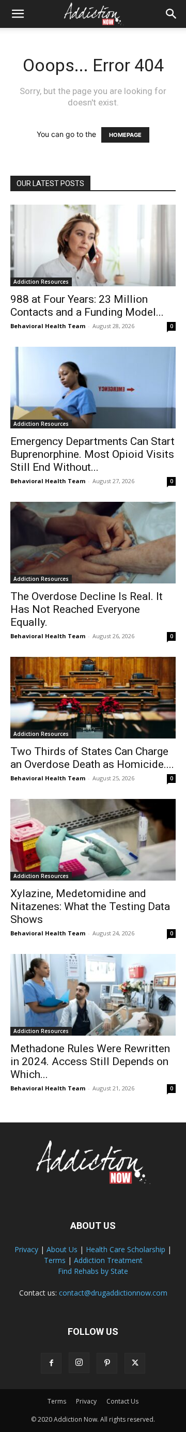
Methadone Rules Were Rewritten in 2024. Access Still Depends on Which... (90, 1061)
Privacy (26, 1249)
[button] (17, 14)
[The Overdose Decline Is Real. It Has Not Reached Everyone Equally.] (93, 542)
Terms (55, 1260)
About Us (62, 1249)
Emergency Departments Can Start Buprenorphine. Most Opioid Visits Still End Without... (92, 454)
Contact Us (122, 1401)
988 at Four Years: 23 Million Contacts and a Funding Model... (87, 305)
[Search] (171, 14)
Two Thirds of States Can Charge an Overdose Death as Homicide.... (92, 758)
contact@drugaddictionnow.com (113, 1293)
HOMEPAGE (125, 134)
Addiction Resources (41, 281)
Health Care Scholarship (125, 1249)
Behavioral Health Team (47, 326)
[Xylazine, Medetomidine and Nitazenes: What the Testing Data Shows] (93, 840)
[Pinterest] (107, 1363)
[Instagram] (79, 1362)
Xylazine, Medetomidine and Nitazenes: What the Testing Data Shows (90, 906)
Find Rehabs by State (93, 1271)
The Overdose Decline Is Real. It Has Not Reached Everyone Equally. (86, 609)
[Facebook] (51, 1363)
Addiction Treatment (108, 1260)
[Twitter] (135, 1363)
